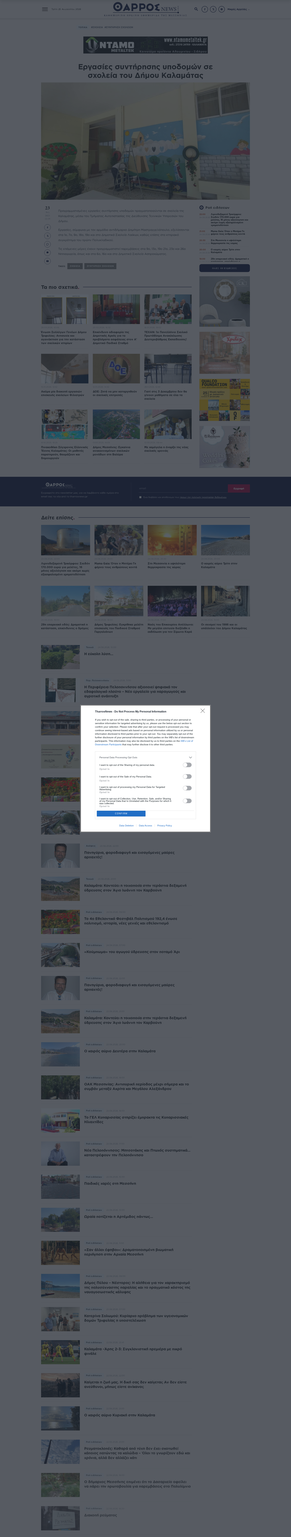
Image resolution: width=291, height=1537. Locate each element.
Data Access (145, 825)
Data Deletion (126, 825)
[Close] (204, 712)
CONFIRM (121, 813)
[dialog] (145, 768)
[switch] (187, 765)
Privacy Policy (164, 825)
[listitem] (145, 757)
